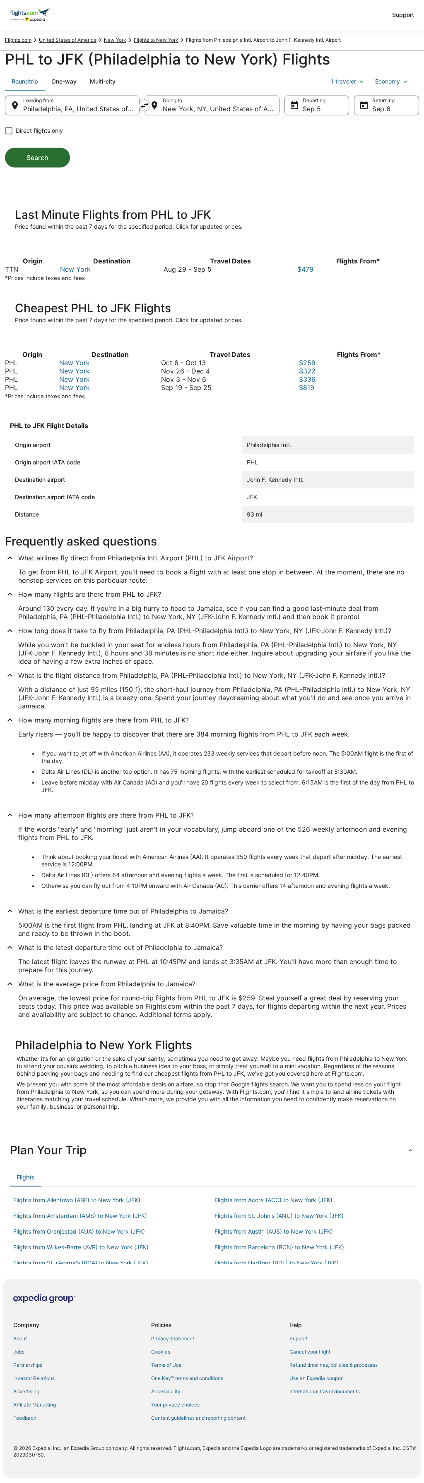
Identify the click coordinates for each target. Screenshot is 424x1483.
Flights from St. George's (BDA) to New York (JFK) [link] (80, 1262)
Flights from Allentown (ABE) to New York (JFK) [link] (76, 1199)
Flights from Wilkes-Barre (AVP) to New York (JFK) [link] (81, 1247)
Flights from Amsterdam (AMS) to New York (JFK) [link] (80, 1215)
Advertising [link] (26, 1391)
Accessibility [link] (166, 1391)
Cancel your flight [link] (309, 1352)
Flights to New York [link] (156, 40)
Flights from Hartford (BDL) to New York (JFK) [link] (276, 1262)
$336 (307, 379)
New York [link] (115, 40)
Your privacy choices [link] (175, 1405)
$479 (305, 269)
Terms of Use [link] (166, 1365)
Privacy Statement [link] (172, 1338)
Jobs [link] (18, 1352)
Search (37, 157)
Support (403, 14)
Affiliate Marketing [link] (34, 1405)
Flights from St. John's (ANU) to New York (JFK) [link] (279, 1215)
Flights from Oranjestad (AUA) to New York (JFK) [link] (79, 1231)
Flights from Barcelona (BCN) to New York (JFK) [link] (279, 1247)
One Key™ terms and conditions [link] (187, 1378)
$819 (306, 387)
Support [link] (298, 1338)
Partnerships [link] (27, 1365)
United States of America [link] (67, 40)
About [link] (20, 1338)
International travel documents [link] (324, 1391)
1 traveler (343, 81)
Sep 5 (312, 109)
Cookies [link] (160, 1352)
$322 (307, 371)
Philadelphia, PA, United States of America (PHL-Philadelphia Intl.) (81, 109)
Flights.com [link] (18, 40)
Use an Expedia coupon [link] (316, 1378)
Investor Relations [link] (34, 1378)
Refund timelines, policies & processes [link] (333, 1365)
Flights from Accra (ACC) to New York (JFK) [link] (273, 1199)
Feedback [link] (24, 1418)
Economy (387, 81)
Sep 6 (381, 109)
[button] (212, 1150)
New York (75, 269)
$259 (307, 363)
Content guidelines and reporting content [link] (198, 1418)
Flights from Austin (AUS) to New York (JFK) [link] (273, 1231)
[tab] (25, 81)
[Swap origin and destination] (144, 105)
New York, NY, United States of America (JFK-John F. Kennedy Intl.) (221, 109)
